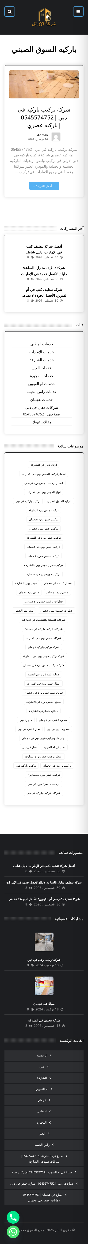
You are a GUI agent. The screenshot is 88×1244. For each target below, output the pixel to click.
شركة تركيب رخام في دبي (44, 960)
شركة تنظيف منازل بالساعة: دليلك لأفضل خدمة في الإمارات (44, 882)
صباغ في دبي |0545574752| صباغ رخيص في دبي (41, 1183)
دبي (41, 1066)
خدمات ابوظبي (41, 343)
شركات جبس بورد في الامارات (43, 638)
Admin (42, 135)
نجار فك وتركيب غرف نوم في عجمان (43, 738)
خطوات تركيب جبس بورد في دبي (43, 601)
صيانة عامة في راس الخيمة (43, 674)
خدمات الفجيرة (42, 375)
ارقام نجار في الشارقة (44, 465)
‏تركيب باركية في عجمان (57, 766)
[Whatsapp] (13, 1232)
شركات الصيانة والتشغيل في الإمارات (43, 620)
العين (42, 1133)
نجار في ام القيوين (54, 747)
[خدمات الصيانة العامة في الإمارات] (44, 17)
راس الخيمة (42, 1145)
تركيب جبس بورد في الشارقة (44, 538)
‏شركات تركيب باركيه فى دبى (44, 793)
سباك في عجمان (44, 1004)
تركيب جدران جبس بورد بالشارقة (43, 565)
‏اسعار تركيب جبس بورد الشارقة (43, 756)
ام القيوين (41, 1089)
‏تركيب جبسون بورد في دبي (43, 784)
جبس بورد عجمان (29, 592)
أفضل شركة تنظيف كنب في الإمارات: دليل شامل (44, 866)
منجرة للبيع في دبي (58, 729)
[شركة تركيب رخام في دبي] (44, 942)
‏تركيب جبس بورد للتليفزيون (43, 775)
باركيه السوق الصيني (59, 501)
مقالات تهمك (41, 422)
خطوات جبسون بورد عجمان (56, 611)
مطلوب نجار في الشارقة (43, 711)
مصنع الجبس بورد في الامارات (43, 702)
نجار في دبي (29, 747)
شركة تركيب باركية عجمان (43, 647)
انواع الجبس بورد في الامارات (44, 492)
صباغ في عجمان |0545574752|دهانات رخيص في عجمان (41, 1197)
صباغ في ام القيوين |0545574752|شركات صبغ (42, 1172)
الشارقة (42, 1078)
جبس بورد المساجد (57, 592)
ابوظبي (42, 1111)
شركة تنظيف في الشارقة (44, 1020)
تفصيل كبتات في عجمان (58, 583)
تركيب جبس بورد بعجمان (43, 519)
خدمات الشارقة (42, 359)
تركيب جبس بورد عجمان (43, 528)
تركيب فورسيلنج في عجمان (43, 574)
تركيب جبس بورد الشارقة (43, 510)
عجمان (42, 1100)
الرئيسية (42, 1055)
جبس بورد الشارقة (26, 583)
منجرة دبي (26, 720)
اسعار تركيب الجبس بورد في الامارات (43, 474)
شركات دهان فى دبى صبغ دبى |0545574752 (41, 411)
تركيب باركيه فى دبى (28, 501)
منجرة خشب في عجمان (53, 720)
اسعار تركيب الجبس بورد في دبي (43, 483)
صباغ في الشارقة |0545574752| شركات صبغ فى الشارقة (42, 1159)
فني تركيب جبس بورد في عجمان (43, 693)
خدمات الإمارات (41, 351)
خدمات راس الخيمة (42, 391)
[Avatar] (56, 136)
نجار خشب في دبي (29, 729)
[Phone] (13, 1217)
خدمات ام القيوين (41, 383)
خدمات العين (42, 367)
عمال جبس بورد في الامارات (43, 683)
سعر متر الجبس (24, 611)
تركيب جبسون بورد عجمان (43, 556)
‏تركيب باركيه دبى (26, 766)
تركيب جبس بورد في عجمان (43, 547)
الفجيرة (42, 1122)
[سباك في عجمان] (44, 986)
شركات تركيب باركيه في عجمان (44, 629)
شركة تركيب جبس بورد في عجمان (43, 665)
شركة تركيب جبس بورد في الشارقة (44, 656)
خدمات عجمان (41, 399)
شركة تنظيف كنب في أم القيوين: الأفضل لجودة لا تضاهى (44, 899)
